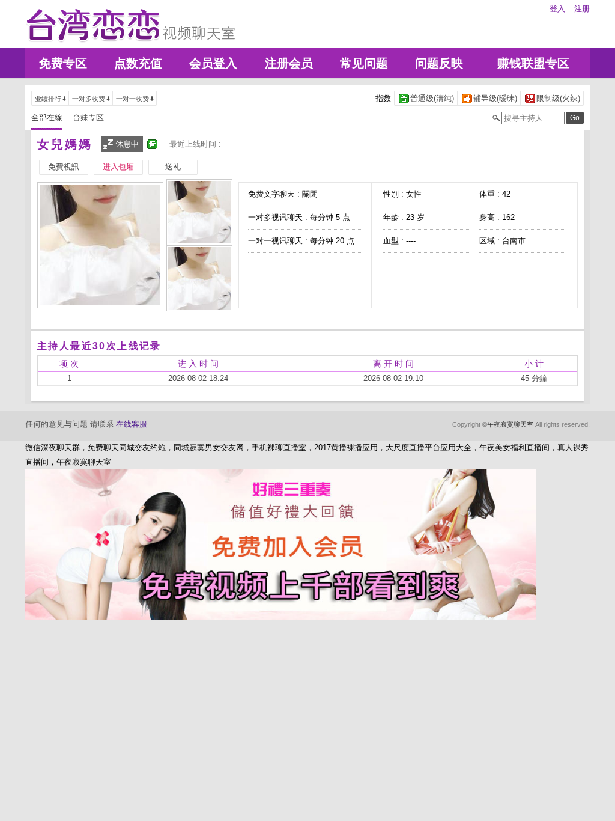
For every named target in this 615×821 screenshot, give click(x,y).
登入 (557, 8)
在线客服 (131, 424)
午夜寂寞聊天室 (510, 424)
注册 (582, 8)
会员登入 (213, 63)
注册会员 (289, 63)
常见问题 (364, 63)
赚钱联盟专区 (533, 63)
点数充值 (138, 63)
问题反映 (439, 63)
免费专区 (63, 63)
